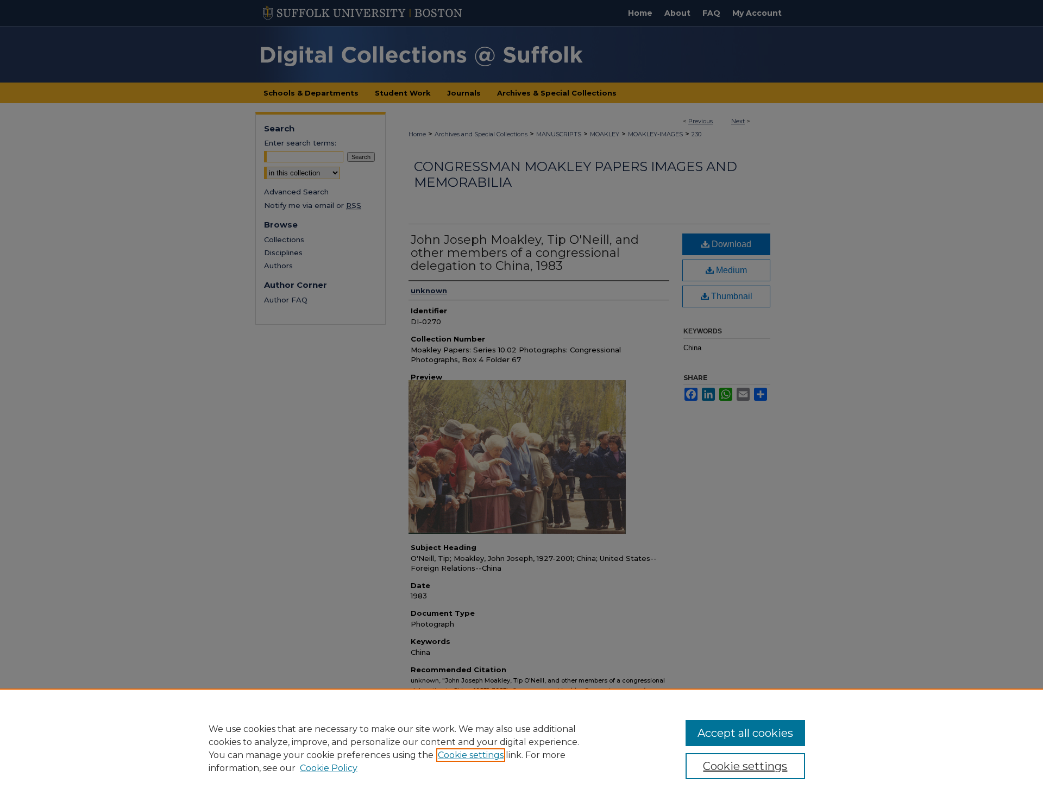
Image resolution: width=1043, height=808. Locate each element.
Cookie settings (471, 755)
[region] (521, 748)
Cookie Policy (328, 768)
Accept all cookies (745, 733)
